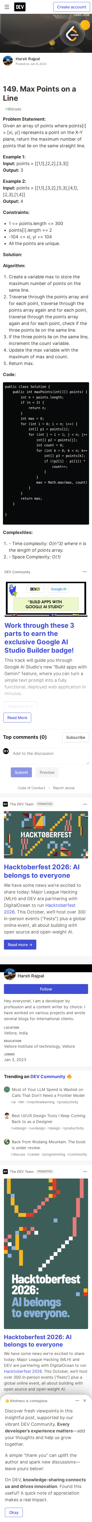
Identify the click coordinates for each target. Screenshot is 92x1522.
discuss (13, 108)
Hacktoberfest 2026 (23, 1371)
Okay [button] (14, 1512)
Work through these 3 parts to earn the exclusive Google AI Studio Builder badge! (39, 637)
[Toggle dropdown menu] (85, 572)
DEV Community (48, 1076)
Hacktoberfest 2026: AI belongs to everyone (42, 871)
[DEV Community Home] (20, 7)
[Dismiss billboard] (84, 1401)
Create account (71, 6)
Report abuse (64, 788)
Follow (46, 989)
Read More (17, 717)
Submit (21, 772)
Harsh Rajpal (28, 58)
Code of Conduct (31, 788)
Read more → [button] (20, 944)
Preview (47, 772)
